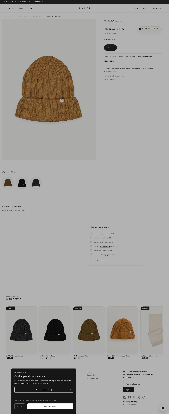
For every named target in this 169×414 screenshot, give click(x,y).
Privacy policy (53, 400)
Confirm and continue (50, 406)
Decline (19, 406)
